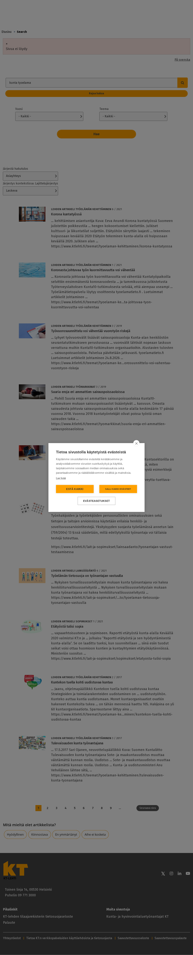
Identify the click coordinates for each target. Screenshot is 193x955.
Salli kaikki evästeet (118, 489)
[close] (136, 443)
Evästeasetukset (96, 501)
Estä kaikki (74, 489)
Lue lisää (61, 478)
